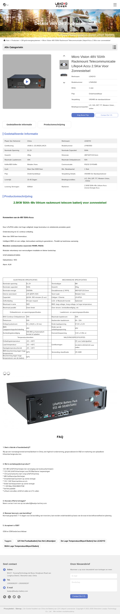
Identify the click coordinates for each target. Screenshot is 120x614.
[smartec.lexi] (19, 597)
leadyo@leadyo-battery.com (17, 591)
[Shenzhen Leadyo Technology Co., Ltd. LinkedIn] (9, 597)
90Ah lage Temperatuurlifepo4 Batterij (21, 546)
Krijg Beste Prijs (83, 115)
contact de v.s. (79, 596)
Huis (7, 40)
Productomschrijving (54, 124)
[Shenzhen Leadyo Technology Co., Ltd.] (61, 5)
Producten (15, 40)
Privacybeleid (9, 609)
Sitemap (18, 609)
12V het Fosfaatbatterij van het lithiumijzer (36, 541)
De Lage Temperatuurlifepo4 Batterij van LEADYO (83, 541)
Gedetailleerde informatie (19, 124)
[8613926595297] (14, 597)
